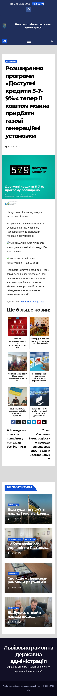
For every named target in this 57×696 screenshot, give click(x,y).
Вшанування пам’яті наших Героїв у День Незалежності (27, 513)
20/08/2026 (15, 553)
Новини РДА (11, 61)
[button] (52, 41)
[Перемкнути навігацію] (29, 41)
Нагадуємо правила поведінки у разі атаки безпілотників (16, 438)
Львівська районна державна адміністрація (33, 26)
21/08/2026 (15, 519)
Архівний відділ (15, 539)
